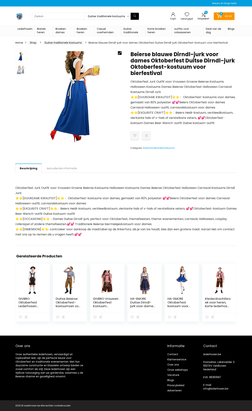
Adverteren (174, 390)
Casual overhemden (105, 30)
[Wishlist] (187, 15)
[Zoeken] (135, 16)
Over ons (173, 364)
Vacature (173, 375)
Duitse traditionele (130, 30)
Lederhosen (25, 29)
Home (19, 43)
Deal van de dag (213, 30)
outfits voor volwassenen (182, 30)
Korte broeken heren (157, 30)
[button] (120, 53)
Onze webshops (177, 370)
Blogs (231, 29)
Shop (33, 43)
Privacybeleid (175, 385)
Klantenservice (176, 359)
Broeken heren (82, 30)
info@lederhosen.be (215, 388)
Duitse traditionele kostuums (63, 43)
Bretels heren (41, 30)
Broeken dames (61, 30)
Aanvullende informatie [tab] (62, 168)
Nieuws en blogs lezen (224, 3)
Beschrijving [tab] (28, 168)
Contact (172, 354)
